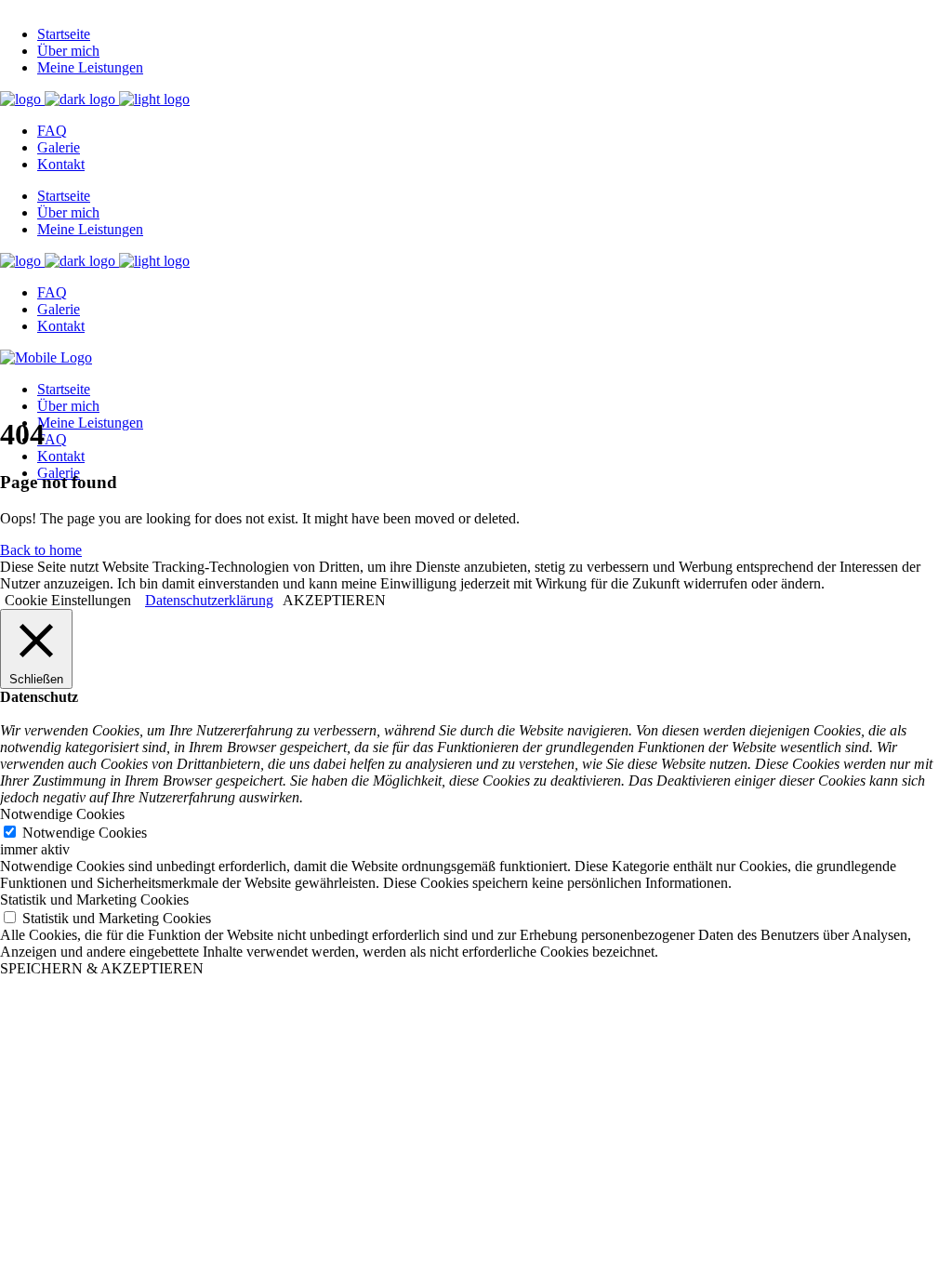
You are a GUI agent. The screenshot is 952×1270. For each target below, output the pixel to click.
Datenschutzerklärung (209, 600)
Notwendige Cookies (84, 832)
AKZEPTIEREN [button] (334, 600)
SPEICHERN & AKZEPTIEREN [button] (102, 968)
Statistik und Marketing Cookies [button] (94, 899)
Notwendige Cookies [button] (62, 814)
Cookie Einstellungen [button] (68, 600)
